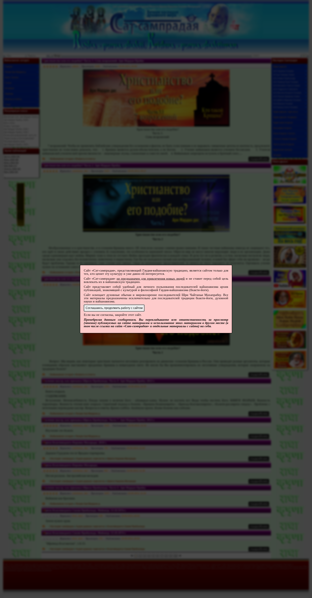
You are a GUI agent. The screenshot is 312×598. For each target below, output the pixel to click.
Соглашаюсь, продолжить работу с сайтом (114, 307)
